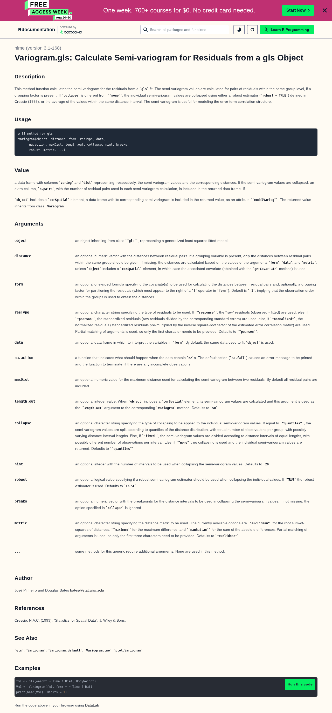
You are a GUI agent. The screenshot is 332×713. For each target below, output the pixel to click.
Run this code (300, 684)
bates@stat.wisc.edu (87, 590)
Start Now (296, 10)
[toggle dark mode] (239, 29)
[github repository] (252, 29)
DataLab (92, 705)
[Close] (325, 10)
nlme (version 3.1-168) (38, 48)
